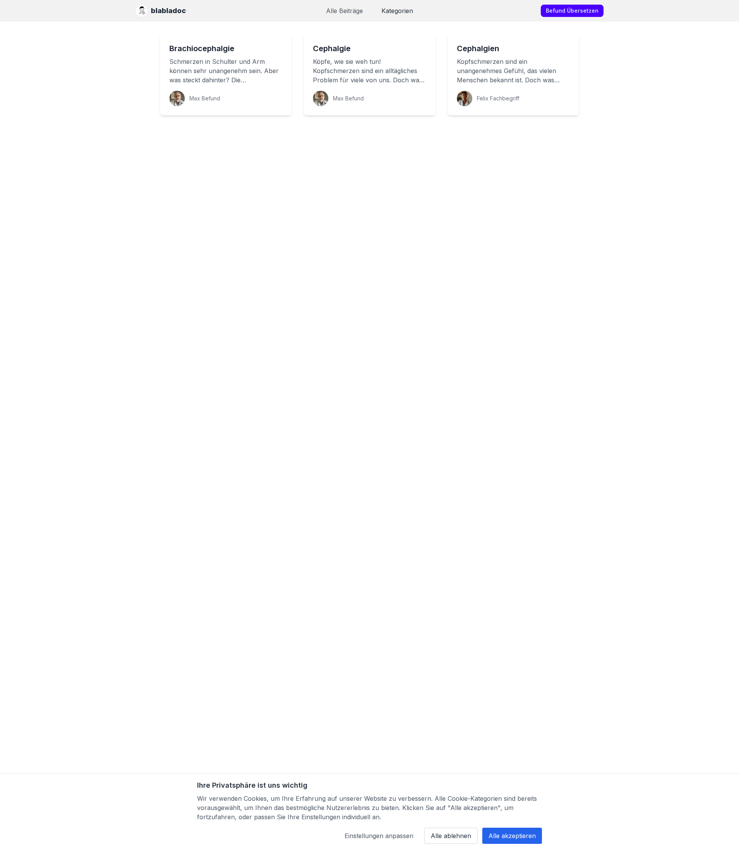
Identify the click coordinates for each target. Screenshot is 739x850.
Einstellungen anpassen (378, 836)
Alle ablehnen (451, 836)
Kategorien (397, 11)
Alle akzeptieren (512, 836)
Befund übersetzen (572, 10)
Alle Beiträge (344, 11)
